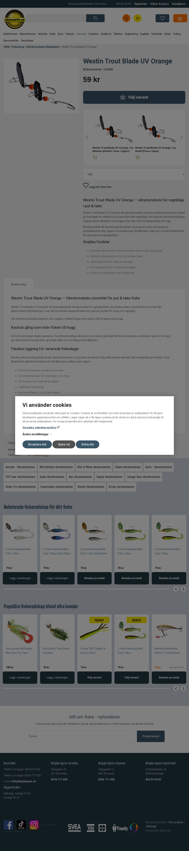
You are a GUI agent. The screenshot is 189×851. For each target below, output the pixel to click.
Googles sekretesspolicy (40, 427)
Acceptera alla (37, 444)
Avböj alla (87, 444)
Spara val (64, 444)
